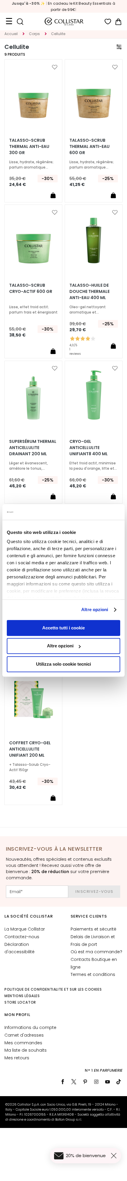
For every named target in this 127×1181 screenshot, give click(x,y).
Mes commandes (23, 1043)
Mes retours (16, 1058)
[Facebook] (62, 1082)
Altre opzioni (94, 609)
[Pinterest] (85, 1082)
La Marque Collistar (24, 929)
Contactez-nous (21, 937)
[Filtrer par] (119, 46)
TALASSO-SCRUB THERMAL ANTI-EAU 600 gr (89, 146)
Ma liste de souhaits (25, 1050)
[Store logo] (64, 21)
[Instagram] (96, 1082)
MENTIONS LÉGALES (22, 995)
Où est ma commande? (96, 952)
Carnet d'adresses (24, 1035)
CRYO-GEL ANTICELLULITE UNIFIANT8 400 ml (88, 447)
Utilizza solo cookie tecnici (63, 664)
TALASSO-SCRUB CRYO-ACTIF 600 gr (30, 288)
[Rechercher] (20, 21)
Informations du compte (30, 1027)
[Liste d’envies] (108, 21)
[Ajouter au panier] (53, 195)
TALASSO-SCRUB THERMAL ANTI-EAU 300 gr (29, 146)
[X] (74, 1082)
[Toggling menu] (8, 21)
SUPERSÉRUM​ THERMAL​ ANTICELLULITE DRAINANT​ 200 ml (32, 447)
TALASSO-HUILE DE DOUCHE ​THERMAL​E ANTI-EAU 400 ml (89, 291)
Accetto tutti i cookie (63, 627)
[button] (54, 67)
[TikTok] (119, 1082)
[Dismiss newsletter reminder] (115, 1156)
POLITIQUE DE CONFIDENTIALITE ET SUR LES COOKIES (53, 989)
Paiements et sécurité (93, 929)
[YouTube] (107, 1082)
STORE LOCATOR (20, 1002)
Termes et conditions (93, 974)
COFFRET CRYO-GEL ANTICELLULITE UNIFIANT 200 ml (30, 749)
